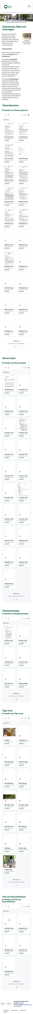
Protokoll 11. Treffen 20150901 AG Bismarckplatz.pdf (24, 432)
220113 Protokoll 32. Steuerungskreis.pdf (9, 201)
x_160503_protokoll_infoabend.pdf (9, 662)
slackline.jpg (7, 848)
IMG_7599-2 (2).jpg (23, 805)
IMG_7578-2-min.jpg (9, 826)
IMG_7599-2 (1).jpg (9, 805)
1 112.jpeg (6, 740)
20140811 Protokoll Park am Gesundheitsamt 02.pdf (9, 950)
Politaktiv (21, 1003)
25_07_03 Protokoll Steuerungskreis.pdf (9, 137)
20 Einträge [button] (17, 341)
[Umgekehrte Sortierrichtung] (9, 115)
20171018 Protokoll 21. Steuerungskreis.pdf (9, 288)
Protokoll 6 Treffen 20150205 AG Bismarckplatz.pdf (9, 497)
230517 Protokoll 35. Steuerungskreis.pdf (9, 180)
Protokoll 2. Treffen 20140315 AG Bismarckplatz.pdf (9, 540)
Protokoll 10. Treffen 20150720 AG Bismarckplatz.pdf (9, 454)
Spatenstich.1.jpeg (9, 761)
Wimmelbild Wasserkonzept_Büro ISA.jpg (9, 783)
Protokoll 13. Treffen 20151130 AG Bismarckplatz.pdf (24, 411)
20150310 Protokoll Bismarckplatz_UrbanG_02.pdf (24, 540)
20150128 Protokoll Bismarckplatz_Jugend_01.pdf (9, 583)
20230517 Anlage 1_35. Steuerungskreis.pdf (24, 158)
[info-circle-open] (25, 115)
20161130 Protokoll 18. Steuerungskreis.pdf (24, 309)
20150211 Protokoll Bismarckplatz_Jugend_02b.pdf (24, 562)
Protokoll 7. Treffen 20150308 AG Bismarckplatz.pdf (24, 475)
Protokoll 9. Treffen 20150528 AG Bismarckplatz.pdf (24, 454)
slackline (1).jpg (22, 848)
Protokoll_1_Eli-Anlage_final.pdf (24, 662)
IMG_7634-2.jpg (23, 826)
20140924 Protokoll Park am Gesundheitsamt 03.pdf (24, 928)
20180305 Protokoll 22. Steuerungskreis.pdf (24, 266)
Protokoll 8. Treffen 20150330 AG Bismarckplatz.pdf (9, 475)
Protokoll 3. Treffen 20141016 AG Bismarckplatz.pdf (24, 519)
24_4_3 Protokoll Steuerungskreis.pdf (9, 158)
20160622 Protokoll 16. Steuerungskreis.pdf (24, 331)
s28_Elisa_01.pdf (23, 640)
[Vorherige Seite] (12, 346)
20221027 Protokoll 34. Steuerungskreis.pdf (24, 201)
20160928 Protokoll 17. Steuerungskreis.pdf (9, 331)
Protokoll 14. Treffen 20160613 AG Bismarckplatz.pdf (9, 411)
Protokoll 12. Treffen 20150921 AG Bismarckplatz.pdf (9, 432)
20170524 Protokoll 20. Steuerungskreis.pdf (24, 288)
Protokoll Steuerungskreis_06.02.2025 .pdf (24, 137)
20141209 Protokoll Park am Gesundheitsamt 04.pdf (9, 928)
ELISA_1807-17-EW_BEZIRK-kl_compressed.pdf (9, 683)
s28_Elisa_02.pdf (8, 640)
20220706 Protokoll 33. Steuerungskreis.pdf (24, 180)
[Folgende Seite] (21, 346)
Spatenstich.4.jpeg (23, 761)
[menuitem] (6, 1010)
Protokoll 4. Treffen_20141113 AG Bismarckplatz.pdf (9, 519)
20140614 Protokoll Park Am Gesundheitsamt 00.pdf (9, 971)
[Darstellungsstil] (28, 115)
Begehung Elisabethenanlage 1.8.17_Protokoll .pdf (24, 683)
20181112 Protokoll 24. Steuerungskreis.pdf (24, 244)
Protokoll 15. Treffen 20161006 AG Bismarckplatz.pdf (24, 389)
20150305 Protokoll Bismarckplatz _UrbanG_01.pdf (9, 562)
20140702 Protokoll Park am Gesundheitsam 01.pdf (24, 950)
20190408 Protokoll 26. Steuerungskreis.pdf (24, 223)
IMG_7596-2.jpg (23, 783)
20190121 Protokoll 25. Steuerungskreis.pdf (9, 244)
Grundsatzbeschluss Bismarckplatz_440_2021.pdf (9, 389)
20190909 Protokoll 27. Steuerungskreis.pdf (9, 223)
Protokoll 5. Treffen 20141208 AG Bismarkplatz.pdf (24, 497)
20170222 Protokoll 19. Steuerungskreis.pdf (9, 309)
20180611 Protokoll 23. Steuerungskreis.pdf (9, 266)
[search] (22, 115)
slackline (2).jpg (8, 869)
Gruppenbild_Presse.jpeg (24, 740)
